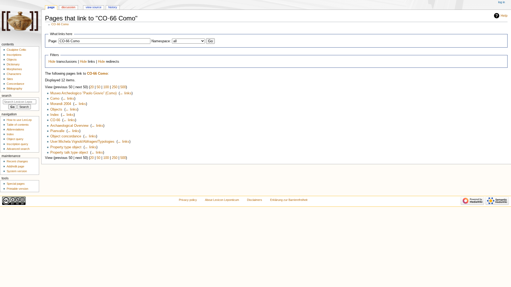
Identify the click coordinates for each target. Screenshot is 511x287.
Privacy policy (188, 199)
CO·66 (55, 120)
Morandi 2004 (60, 104)
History (112, 7)
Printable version (17, 188)
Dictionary (13, 64)
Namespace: (161, 41)
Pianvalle (57, 131)
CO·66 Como (60, 24)
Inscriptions (14, 54)
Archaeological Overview (69, 126)
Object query (15, 139)
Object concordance (65, 136)
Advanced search (18, 148)
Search (6, 95)
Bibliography (14, 88)
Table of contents (18, 124)
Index (54, 115)
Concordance (15, 83)
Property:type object (65, 147)
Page (51, 7)
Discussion (68, 7)
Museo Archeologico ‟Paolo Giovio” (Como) (83, 93)
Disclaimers (254, 199)
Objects (56, 109)
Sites (10, 79)
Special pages (16, 183)
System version (17, 171)
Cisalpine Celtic (16, 49)
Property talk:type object (69, 152)
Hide (51, 62)
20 (92, 87)
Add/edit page (15, 166)
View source (93, 7)
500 (123, 87)
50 (98, 87)
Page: (52, 41)
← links (125, 93)
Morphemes (14, 69)
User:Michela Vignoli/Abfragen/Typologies (82, 142)
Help (504, 16)
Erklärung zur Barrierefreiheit (288, 199)
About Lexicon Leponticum (222, 199)
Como (54, 98)
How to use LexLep (19, 119)
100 (106, 87)
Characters (14, 73)
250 (114, 87)
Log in (501, 2)
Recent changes (17, 161)
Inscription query (17, 144)
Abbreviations (15, 129)
